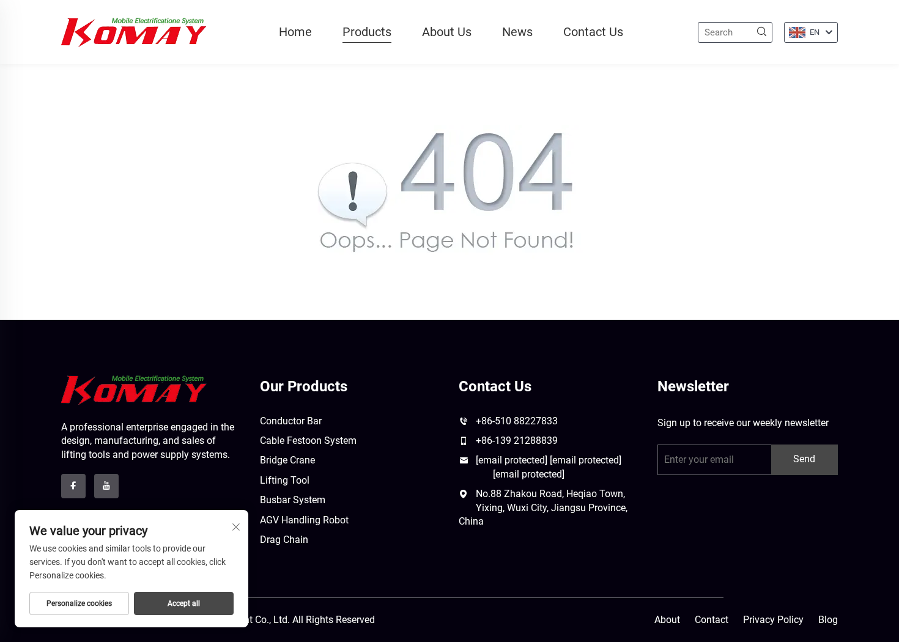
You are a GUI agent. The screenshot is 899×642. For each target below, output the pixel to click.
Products (366, 31)
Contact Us (593, 31)
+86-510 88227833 (517, 421)
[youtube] (106, 486)
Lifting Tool (284, 480)
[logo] (134, 389)
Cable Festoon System (308, 440)
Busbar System (292, 500)
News (517, 31)
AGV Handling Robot (304, 520)
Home (295, 31)
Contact (711, 619)
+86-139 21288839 (517, 440)
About (667, 619)
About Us (447, 31)
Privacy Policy (773, 619)
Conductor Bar (291, 421)
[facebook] (73, 486)
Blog (828, 619)
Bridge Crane (287, 460)
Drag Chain (284, 539)
